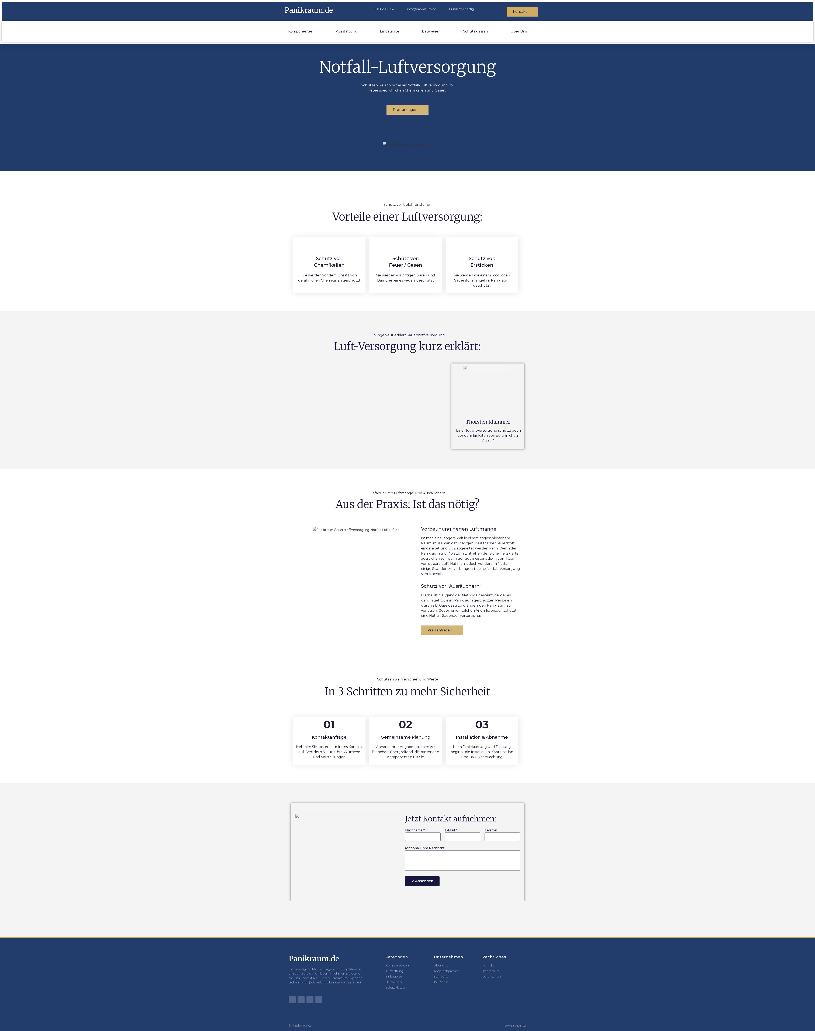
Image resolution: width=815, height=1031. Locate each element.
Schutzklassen (475, 31)
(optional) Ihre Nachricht (424, 848)
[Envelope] (301, 999)
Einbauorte (389, 31)
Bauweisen (431, 31)
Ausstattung (346, 31)
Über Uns (519, 31)
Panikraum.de (309, 10)
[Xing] (318, 999)
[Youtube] (292, 999)
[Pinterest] (309, 999)
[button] (371, 406)
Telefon (491, 830)
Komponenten (300, 31)
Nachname (413, 830)
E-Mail (450, 830)
